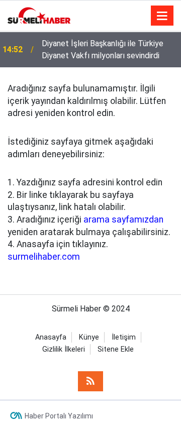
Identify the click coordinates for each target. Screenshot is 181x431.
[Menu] (162, 16)
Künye (89, 337)
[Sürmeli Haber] (39, 15)
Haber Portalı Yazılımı (59, 416)
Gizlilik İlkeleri (63, 349)
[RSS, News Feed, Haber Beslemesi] (90, 381)
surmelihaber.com (44, 257)
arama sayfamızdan (123, 219)
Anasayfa (50, 337)
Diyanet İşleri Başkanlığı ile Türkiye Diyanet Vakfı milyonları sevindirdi (102, 49)
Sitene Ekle (116, 349)
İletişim (124, 337)
